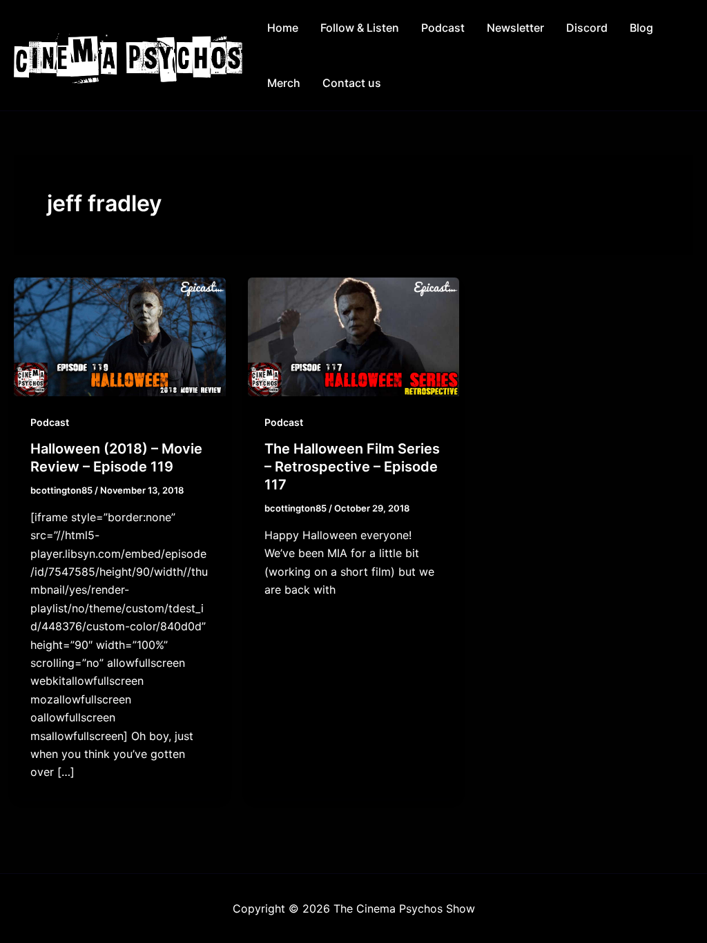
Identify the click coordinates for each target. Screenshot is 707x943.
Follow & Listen (359, 28)
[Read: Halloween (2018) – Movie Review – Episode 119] (120, 335)
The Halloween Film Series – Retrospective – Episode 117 (352, 466)
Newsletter (515, 28)
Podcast (443, 28)
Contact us (351, 83)
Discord (587, 28)
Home (282, 28)
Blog (641, 28)
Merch (283, 83)
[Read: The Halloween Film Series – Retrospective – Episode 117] (354, 335)
